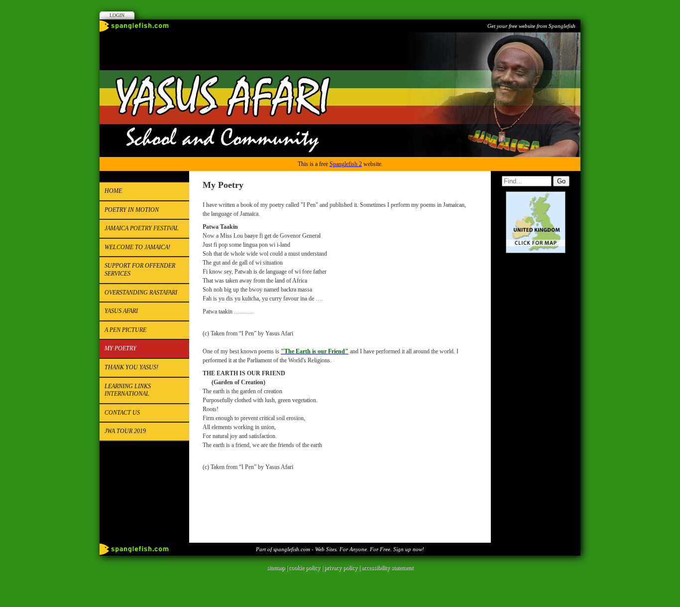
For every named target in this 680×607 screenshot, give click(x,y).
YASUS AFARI (121, 310)
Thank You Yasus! (131, 367)
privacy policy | (342, 567)
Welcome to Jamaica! (137, 247)
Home (113, 190)
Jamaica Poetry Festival (142, 228)
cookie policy (304, 567)
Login (117, 15)
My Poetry (120, 348)
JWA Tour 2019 (125, 431)
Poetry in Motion (132, 209)
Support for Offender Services (140, 269)
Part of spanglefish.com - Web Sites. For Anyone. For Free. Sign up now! (340, 549)
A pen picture (125, 329)
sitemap (276, 567)
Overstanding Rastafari (141, 292)
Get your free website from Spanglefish (531, 26)
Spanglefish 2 (346, 163)
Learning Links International (128, 390)
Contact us (122, 412)
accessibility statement (387, 567)
